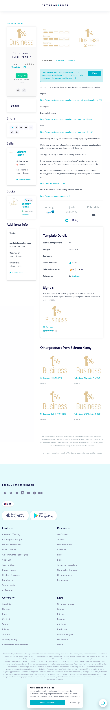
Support (6, 635)
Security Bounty (9, 640)
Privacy (5, 630)
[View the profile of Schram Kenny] (11, 152)
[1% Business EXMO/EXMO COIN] (88, 401)
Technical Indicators (67, 565)
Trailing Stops (8, 565)
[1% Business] (56, 315)
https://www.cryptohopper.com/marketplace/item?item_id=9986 (66, 119)
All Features (7, 590)
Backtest (60, 61)
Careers (6, 609)
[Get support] (103, 703)
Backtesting (8, 580)
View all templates (15, 23)
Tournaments (8, 585)
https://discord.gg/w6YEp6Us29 (53, 183)
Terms (5, 624)
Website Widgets (65, 635)
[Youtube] (29, 493)
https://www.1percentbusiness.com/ (55, 196)
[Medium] (40, 493)
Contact (6, 619)
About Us (6, 604)
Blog (59, 560)
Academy (61, 550)
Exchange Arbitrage (12, 540)
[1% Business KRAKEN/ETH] (55, 365)
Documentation (64, 545)
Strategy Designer (11, 575)
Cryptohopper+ (64, 575)
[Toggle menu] (5, 5)
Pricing (60, 614)
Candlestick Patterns (67, 570)
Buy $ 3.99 (21, 76)
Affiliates (61, 624)
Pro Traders (62, 630)
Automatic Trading (11, 535)
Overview (47, 61)
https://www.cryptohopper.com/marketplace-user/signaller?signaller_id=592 (71, 100)
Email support (24, 179)
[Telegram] (17, 493)
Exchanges (62, 580)
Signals (60, 609)
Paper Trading (9, 570)
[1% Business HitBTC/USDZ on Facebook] (24, 90)
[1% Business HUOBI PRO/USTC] (55, 401)
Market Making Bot (11, 545)
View (94, 73)
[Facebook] (5, 493)
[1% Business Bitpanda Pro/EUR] (88, 365)
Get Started (62, 535)
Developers (62, 640)
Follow (30, 200)
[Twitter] (11, 493)
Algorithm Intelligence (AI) (15, 555)
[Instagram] (35, 493)
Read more (76, 276)
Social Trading (9, 550)
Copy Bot (6, 560)
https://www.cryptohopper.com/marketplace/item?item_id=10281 (66, 132)
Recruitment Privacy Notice (15, 645)
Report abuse (17, 272)
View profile (25, 215)
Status (60, 645)
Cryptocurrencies (65, 604)
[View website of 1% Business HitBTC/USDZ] (18, 90)
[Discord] (23, 493)
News (59, 555)
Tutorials (61, 540)
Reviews (71, 61)
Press (4, 614)
